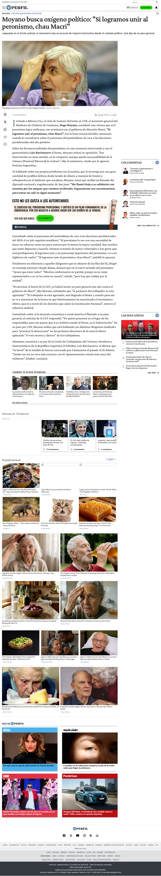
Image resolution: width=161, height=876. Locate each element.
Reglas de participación (102, 860)
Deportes (67, 845)
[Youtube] (77, 835)
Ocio (74, 845)
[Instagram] (84, 835)
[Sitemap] (97, 836)
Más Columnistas (146, 226)
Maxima (117, 856)
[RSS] (91, 835)
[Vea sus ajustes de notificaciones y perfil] (156, 7)
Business (98, 845)
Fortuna (72, 852)
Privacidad (81, 860)
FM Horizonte (110, 852)
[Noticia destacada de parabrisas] (90, 777)
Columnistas (131, 162)
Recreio (110, 856)
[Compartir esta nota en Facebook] (5, 114)
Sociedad (40, 845)
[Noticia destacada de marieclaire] (90, 731)
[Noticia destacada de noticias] (29, 731)
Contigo (61, 856)
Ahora (5, 845)
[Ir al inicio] (17, 7)
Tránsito (116, 860)
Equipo (89, 860)
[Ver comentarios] (157, 14)
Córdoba (81, 845)
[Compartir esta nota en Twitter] (5, 122)
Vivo (156, 845)
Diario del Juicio (80, 849)
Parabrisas (81, 852)
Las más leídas (132, 315)
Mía (94, 852)
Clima (60, 845)
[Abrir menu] (4, 8)
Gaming (150, 845)
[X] (71, 835)
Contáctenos (70, 860)
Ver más (152, 373)
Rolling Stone (90, 856)
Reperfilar (90, 845)
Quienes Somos (58, 860)
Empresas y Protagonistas (114, 845)
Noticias (129, 845)
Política (24, 845)
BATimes (100, 852)
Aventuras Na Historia (74, 856)
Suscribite (146, 8)
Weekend (64, 852)
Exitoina (143, 845)
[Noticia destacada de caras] (29, 777)
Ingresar (134, 8)
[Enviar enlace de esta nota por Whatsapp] (5, 129)
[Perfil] (17, 724)
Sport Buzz (101, 856)
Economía (32, 845)
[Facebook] (64, 835)
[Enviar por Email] (5, 137)
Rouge (89, 852)
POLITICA (6, 13)
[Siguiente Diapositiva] (115, 437)
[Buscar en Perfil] (157, 2)
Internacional (51, 845)
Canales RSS (46, 860)
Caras (136, 845)
